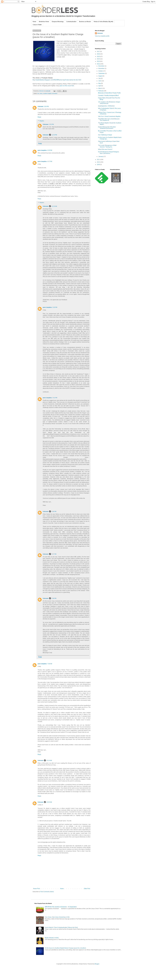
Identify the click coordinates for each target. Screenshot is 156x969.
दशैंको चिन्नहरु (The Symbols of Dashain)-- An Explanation (61, 907)
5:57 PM (54, 554)
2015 (98, 56)
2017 (98, 51)
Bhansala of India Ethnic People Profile (109, 93)
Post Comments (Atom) (47, 891)
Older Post (87, 888)
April (99, 86)
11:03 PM (54, 135)
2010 (98, 162)
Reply (39, 117)
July (99, 78)
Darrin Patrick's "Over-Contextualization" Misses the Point (61, 927)
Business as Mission (85, 21)
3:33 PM (54, 307)
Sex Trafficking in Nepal (105, 135)
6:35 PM (49, 150)
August (100, 76)
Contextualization (71, 21)
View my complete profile (102, 36)
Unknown (40, 106)
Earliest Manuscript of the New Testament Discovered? (107, 127)
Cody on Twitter (37, 24)
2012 (98, 64)
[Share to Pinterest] (66, 91)
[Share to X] (62, 91)
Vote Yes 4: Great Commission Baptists (109, 116)
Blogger (97, 964)
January (100, 156)
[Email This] (58, 91)
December (101, 66)
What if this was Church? (105, 149)
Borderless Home (44, 21)
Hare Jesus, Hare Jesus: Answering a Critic (57, 917)
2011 (98, 159)
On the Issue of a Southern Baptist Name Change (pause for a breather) (65, 948)
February (101, 91)
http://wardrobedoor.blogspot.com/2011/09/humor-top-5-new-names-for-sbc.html (57, 80)
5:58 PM (54, 598)
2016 (98, 54)
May (99, 83)
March (100, 88)
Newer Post (36, 888)
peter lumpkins (42, 150)
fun (38, 93)
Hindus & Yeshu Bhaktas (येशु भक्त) (103, 21)
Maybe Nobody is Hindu (52, 937)
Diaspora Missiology (58, 21)
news (41, 93)
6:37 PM (49, 161)
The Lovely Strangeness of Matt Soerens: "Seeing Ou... (107, 146)
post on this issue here (67, 85)
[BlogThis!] (60, 91)
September (101, 73)
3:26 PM (46, 106)
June (100, 81)
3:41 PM (54, 397)
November (101, 68)
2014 (98, 59)
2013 (98, 61)
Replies (42, 121)
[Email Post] (54, 91)
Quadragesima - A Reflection (106, 106)
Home (34, 21)
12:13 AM (54, 206)
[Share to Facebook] (64, 91)
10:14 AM (49, 760)
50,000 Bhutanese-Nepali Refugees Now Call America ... (108, 152)
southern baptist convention (50, 93)
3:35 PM (51, 124)
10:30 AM (49, 802)
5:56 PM (54, 511)
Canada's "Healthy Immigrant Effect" (108, 95)
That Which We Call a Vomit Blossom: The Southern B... (109, 119)
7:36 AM (49, 664)
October (100, 71)
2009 (98, 164)
